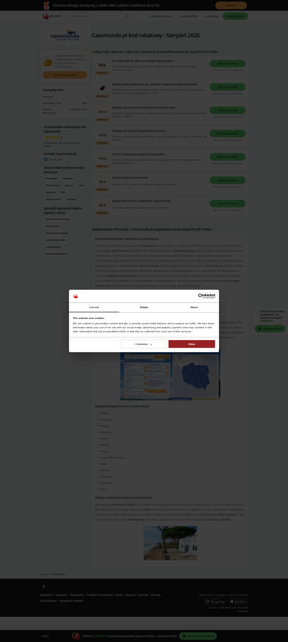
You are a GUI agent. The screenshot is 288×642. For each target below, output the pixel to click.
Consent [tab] (94, 307)
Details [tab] (144, 307)
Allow (191, 344)
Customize (141, 344)
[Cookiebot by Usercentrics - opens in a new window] (200, 296)
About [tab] (194, 307)
